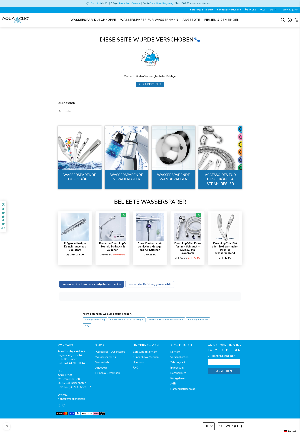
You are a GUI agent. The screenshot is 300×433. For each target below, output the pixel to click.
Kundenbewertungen (229, 9)
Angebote (191, 20)
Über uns (250, 9)
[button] (3, 216)
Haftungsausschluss (182, 389)
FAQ (262, 9)
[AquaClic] (16, 20)
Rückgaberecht (179, 378)
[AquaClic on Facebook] (59, 406)
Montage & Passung (95, 319)
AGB (173, 383)
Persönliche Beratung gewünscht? (149, 284)
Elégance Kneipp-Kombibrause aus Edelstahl (75, 247)
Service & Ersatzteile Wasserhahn (166, 319)
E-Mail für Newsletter (221, 356)
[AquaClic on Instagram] (63, 406)
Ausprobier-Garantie (130, 3)
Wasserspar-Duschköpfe (93, 20)
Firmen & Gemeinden (222, 20)
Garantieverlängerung (161, 3)
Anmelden (224, 371)
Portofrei (96, 3)
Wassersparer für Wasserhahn (149, 20)
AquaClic (69, 425)
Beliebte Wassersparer (150, 201)
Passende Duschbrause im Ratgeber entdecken (92, 284)
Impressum (177, 367)
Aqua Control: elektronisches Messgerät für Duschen (150, 247)
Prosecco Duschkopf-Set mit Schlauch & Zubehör (112, 247)
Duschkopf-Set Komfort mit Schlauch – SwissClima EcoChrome (187, 248)
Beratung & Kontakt (201, 9)
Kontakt (175, 352)
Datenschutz (178, 373)
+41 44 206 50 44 (74, 363)
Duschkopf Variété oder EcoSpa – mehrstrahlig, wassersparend (225, 248)
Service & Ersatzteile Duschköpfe (126, 319)
